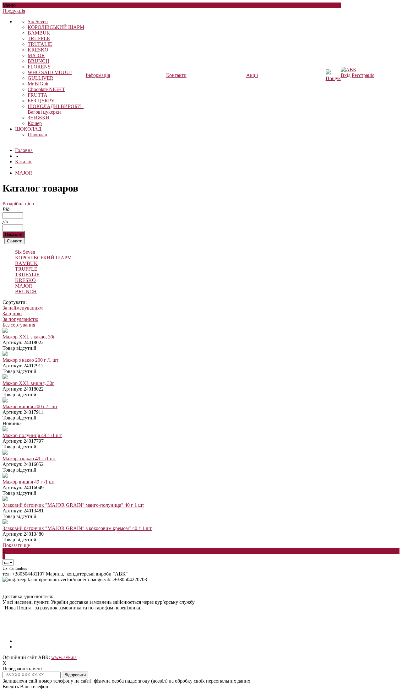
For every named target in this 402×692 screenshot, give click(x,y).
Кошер (35, 123)
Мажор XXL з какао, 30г (29, 336)
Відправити (75, 675)
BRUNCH (38, 61)
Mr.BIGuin (39, 83)
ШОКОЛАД (28, 129)
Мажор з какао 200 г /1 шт (30, 360)
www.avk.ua (64, 657)
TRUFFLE (39, 38)
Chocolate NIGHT (46, 89)
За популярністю (20, 319)
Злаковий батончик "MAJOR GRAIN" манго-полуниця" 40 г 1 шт (73, 505)
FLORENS (39, 66)
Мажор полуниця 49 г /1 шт (32, 435)
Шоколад (37, 134)
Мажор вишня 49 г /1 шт (29, 481)
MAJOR (36, 55)
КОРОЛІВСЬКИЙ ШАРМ (56, 27)
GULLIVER (40, 78)
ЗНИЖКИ (38, 117)
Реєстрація (363, 75)
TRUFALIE (40, 44)
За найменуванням (23, 308)
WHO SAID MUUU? (50, 72)
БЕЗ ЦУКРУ (41, 100)
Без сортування (19, 324)
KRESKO (38, 49)
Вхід (345, 75)
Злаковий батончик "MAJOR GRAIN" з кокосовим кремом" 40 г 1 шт (77, 528)
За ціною (12, 313)
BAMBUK (39, 32)
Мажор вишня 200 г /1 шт (30, 406)
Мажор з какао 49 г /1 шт (29, 458)
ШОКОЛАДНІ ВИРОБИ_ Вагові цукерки (56, 109)
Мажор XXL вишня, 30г (28, 383)
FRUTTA (37, 95)
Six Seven (38, 21)
